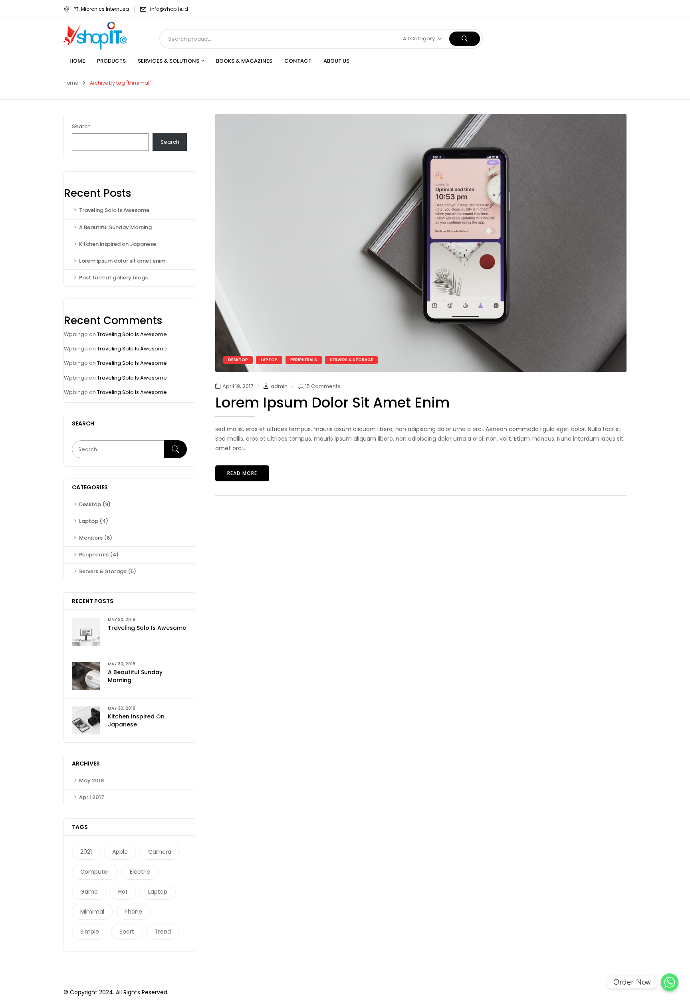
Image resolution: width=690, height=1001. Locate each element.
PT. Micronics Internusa (101, 9)
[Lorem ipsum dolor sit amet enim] (421, 118)
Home (70, 82)
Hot (123, 892)
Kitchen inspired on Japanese (117, 244)
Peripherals (94, 554)
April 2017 (91, 797)
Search (81, 126)
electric (140, 872)
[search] (464, 39)
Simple (89, 932)
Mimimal (92, 912)
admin (279, 386)
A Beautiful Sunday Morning (115, 227)
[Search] (175, 449)
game (89, 892)
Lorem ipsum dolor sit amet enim (122, 261)
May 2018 (91, 780)
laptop (157, 892)
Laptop (88, 521)
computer (94, 872)
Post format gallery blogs (113, 277)
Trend (163, 932)
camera (159, 852)
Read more (242, 473)
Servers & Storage (103, 571)
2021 (86, 852)
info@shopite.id (169, 9)
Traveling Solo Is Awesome (114, 210)
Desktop (90, 504)
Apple (120, 852)
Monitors (91, 538)
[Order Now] (669, 982)
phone (133, 912)
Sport (126, 932)
